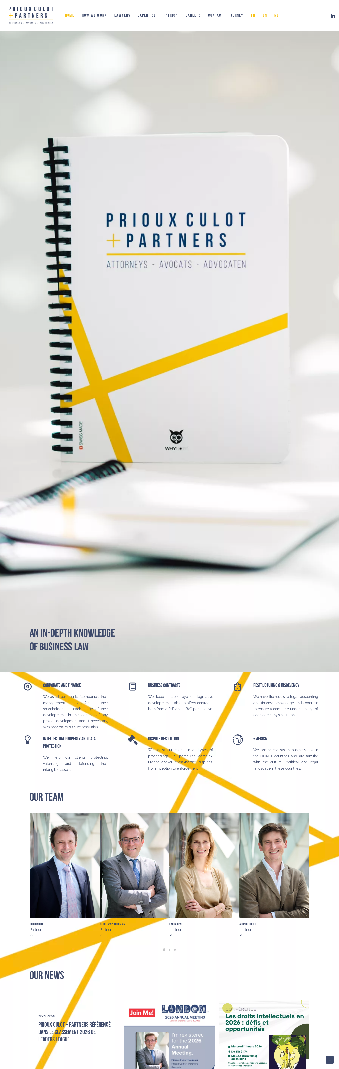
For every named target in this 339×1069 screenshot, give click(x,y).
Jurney (237, 15)
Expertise (147, 15)
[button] (333, 15)
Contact (215, 15)
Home (69, 15)
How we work (94, 15)
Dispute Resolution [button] (163, 739)
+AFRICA (170, 15)
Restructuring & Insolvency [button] (276, 685)
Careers (193, 15)
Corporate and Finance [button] (62, 685)
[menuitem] (70, 15)
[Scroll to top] (330, 1060)
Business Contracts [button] (164, 685)
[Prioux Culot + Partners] (31, 15)
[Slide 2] (169, 949)
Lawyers (122, 15)
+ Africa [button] (260, 739)
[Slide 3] (175, 949)
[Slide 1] (164, 949)
